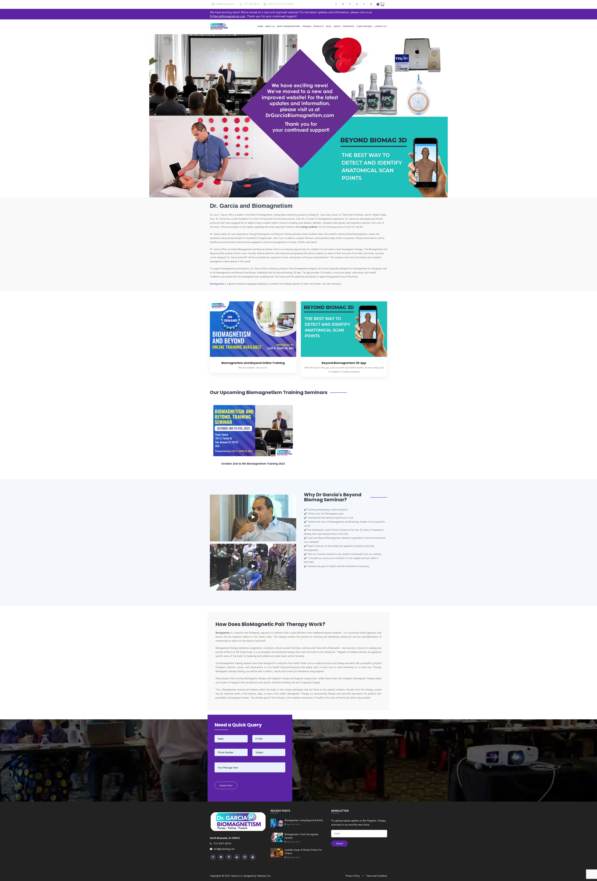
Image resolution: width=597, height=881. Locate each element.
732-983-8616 (251, 3)
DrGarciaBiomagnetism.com (227, 16)
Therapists (348, 26)
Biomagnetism (217, 283)
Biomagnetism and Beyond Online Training (253, 363)
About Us (270, 26)
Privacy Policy (352, 875)
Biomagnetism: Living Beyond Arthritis (304, 820)
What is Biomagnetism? (288, 26)
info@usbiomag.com (225, 3)
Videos (336, 26)
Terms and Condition (376, 875)
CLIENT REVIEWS (364, 26)
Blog (328, 26)
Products (318, 26)
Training (306, 26)
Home (260, 26)
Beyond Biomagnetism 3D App (344, 363)
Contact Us (380, 26)
